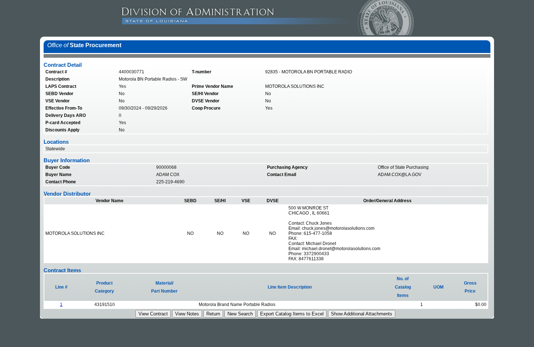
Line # (61, 287)
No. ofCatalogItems (403, 287)
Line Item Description (290, 287)
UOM (438, 287)
